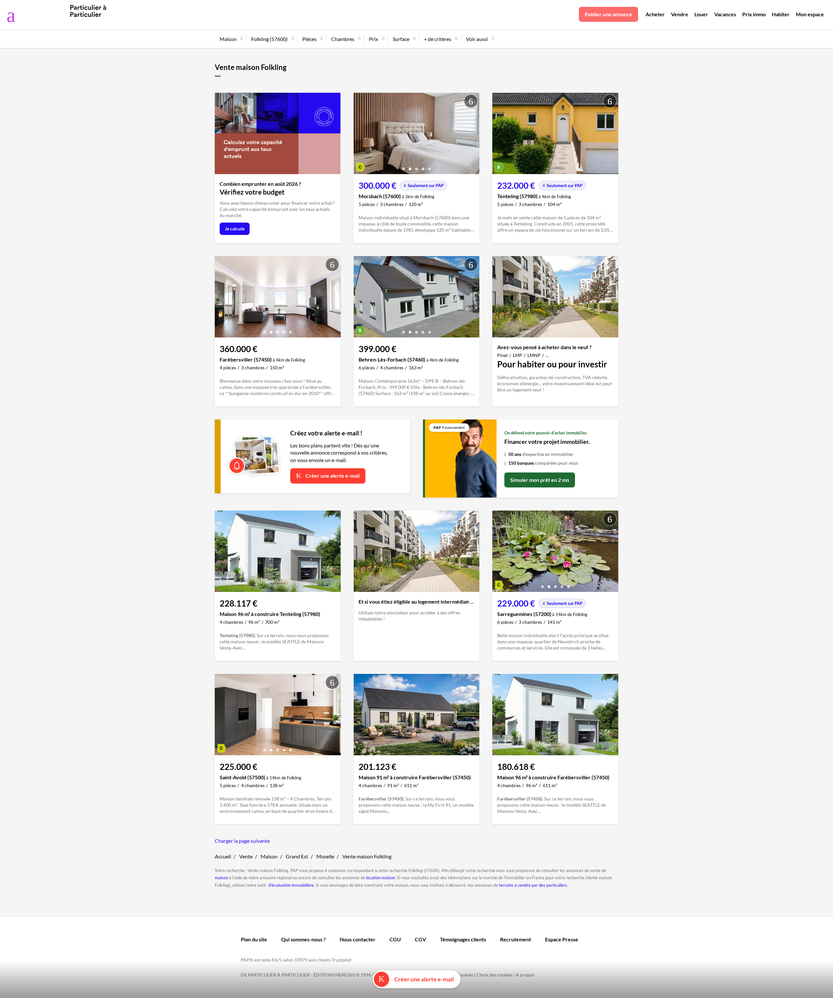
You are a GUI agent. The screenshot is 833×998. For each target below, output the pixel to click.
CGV (420, 939)
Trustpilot (341, 960)
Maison (269, 856)
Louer (701, 14)
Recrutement (515, 939)
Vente (246, 856)
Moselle (325, 856)
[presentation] (360, 135)
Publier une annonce (608, 14)
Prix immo (754, 14)
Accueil (223, 856)
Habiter (781, 14)
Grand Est (297, 856)
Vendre (679, 14)
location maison (380, 877)
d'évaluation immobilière (291, 885)
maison (221, 877)
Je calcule (234, 228)
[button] (403, 166)
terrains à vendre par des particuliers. (533, 885)
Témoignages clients (463, 939)
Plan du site (254, 939)
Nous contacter (358, 939)
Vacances (725, 14)
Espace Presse (561, 939)
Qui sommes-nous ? (303, 939)
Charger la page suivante (242, 841)
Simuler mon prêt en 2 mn (539, 480)
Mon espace (810, 14)
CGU (395, 939)
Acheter (655, 14)
